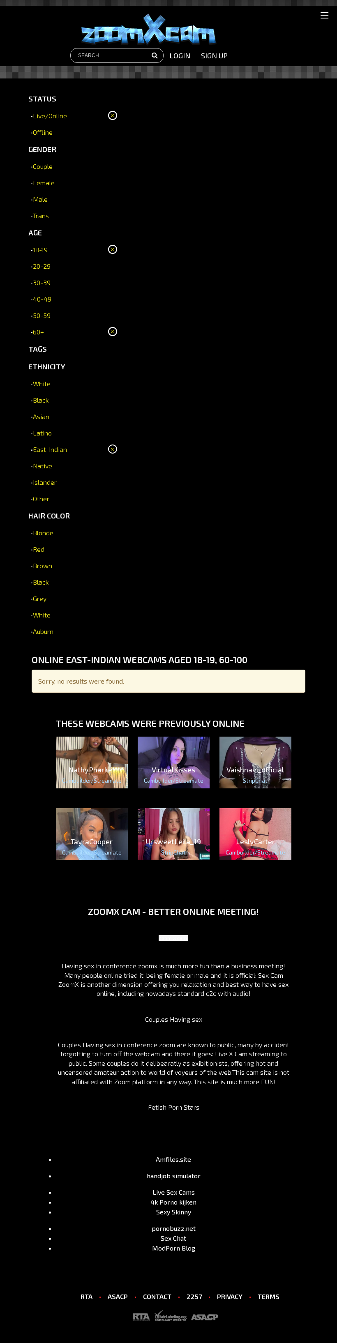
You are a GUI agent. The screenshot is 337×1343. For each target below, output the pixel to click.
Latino (42, 433)
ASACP (118, 1296)
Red (38, 549)
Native (42, 466)
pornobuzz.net (174, 1228)
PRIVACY (229, 1296)
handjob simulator (174, 1175)
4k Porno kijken (173, 1202)
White (42, 383)
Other (41, 498)
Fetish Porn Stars (173, 1107)
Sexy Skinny (173, 1212)
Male (40, 199)
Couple (43, 166)
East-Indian (50, 449)
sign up (214, 55)
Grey (39, 598)
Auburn (43, 631)
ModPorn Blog (173, 1248)
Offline (43, 132)
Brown (42, 565)
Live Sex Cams (173, 1192)
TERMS (268, 1296)
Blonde (43, 533)
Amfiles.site (173, 1159)
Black (41, 400)
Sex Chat (173, 1238)
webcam (147, 1053)
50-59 (42, 315)
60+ (38, 332)
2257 (194, 1296)
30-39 (42, 282)
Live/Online (50, 116)
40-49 (42, 299)
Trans (41, 215)
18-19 (40, 249)
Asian (41, 416)
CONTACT (157, 1296)
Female (44, 183)
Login (179, 55)
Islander (45, 482)
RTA (86, 1296)
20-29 (42, 266)
